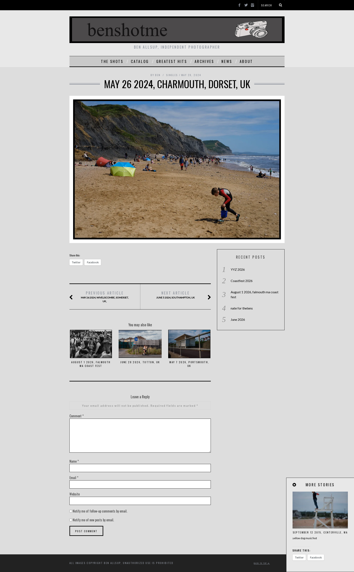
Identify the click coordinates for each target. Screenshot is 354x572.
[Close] (295, 485)
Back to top (261, 563)
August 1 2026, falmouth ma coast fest (90, 364)
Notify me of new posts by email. (93, 519)
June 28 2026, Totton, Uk (140, 362)
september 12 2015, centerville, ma (320, 532)
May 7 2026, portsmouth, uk (189, 364)
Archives (204, 61)
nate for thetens (242, 308)
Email (73, 477)
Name (74, 461)
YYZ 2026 (238, 269)
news (226, 61)
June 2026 (238, 319)
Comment (76, 415)
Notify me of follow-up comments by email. (100, 511)
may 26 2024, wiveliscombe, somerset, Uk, (105, 296)
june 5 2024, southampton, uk (175, 294)
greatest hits (171, 61)
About (246, 61)
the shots (112, 61)
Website (74, 494)
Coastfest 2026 (242, 281)
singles (172, 75)
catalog (140, 61)
